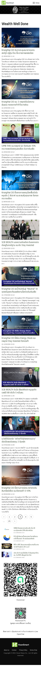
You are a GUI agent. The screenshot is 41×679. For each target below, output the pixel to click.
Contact (14, 650)
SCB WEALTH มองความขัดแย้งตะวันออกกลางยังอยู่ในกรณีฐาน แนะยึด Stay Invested (20, 243)
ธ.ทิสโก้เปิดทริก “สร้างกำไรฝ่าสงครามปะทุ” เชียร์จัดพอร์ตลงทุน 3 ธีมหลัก (19, 440)
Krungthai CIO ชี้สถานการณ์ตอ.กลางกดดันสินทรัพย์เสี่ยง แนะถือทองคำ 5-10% (19, 489)
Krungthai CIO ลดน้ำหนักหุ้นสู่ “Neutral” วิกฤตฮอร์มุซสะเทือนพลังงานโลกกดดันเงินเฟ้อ (20, 290)
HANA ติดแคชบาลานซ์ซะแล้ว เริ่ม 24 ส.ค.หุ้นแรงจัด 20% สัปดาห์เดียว (24, 529)
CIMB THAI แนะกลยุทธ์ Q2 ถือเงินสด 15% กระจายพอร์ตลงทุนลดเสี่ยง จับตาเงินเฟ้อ (19, 147)
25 (9, 521)
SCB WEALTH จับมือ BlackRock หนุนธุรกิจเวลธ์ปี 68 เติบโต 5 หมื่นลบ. (19, 391)
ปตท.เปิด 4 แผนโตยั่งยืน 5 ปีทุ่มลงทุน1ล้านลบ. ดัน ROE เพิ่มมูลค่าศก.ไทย (26, 553)
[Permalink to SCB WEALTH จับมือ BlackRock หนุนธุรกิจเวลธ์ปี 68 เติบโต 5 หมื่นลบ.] (20, 377)
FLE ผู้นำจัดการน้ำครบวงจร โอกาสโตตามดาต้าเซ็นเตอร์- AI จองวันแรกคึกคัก (26, 537)
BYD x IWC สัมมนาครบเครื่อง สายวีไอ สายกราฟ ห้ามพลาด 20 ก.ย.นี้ (26, 545)
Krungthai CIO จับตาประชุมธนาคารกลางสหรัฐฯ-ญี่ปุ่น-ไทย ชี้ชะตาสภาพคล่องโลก (18, 51)
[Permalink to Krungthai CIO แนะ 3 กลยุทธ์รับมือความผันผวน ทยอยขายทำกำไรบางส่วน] (20, 89)
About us (6, 650)
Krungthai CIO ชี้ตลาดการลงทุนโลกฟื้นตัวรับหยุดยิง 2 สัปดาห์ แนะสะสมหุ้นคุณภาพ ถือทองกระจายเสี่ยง (20, 195)
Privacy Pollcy (23, 650)
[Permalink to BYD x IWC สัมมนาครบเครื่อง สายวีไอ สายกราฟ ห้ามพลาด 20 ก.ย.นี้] (7, 546)
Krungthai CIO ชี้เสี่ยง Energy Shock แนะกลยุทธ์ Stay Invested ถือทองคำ (19, 339)
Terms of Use (33, 650)
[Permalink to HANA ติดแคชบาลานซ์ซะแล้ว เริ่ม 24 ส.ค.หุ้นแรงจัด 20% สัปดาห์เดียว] (7, 529)
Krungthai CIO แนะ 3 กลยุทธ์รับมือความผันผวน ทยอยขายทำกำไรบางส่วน (18, 103)
